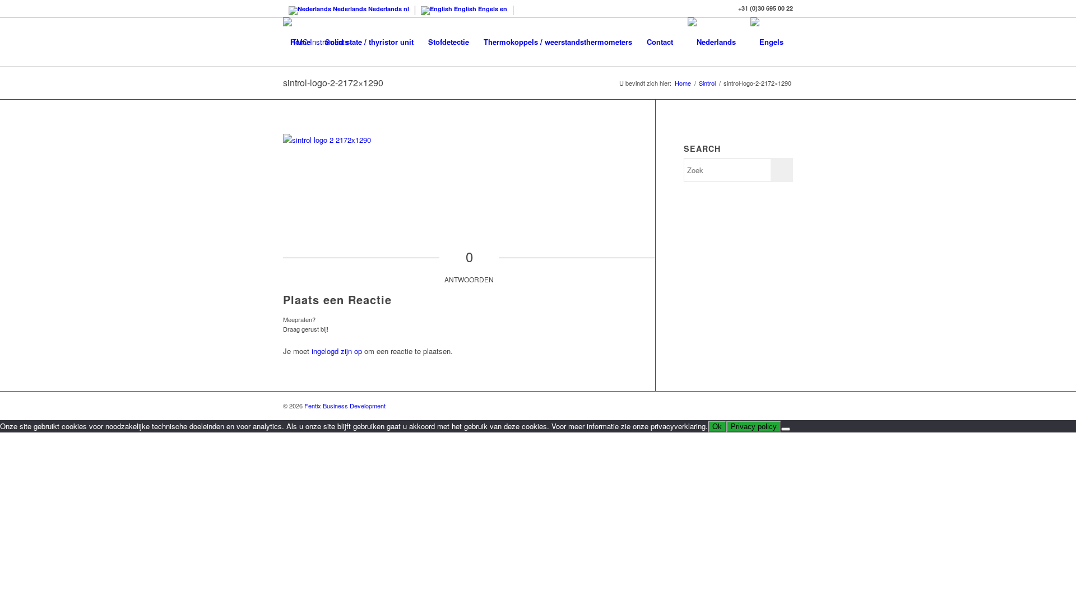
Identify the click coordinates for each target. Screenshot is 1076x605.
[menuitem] (300, 42)
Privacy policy (754, 426)
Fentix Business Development (345, 405)
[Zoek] (294, 91)
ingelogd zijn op (337, 351)
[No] (785, 429)
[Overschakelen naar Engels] (767, 42)
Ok (717, 426)
